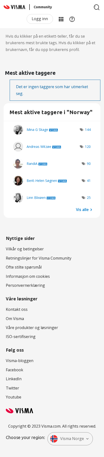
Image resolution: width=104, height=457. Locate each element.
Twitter (12, 388)
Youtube (13, 397)
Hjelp (72, 19)
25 (89, 197)
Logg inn (40, 18)
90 (89, 163)
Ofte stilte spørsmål (24, 267)
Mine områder (61, 19)
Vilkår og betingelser (25, 249)
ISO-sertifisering (21, 336)
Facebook (14, 369)
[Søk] (96, 7)
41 (89, 180)
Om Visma (15, 318)
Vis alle (82, 209)
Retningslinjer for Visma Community (38, 258)
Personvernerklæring (25, 285)
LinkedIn (14, 378)
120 (88, 146)
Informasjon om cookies (28, 276)
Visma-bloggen (19, 360)
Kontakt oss (17, 309)
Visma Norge (72, 438)
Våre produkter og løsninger (32, 327)
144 (88, 129)
